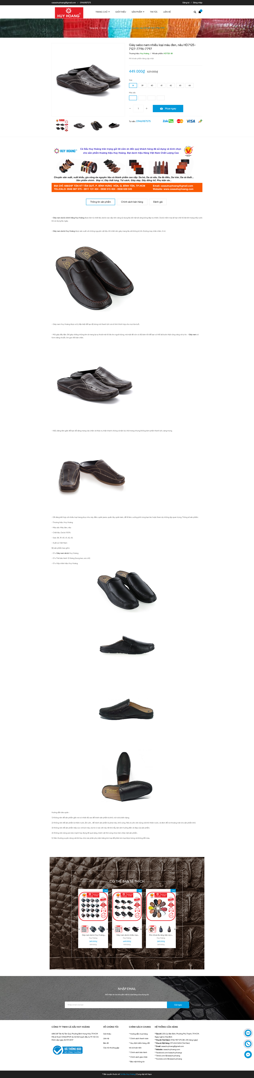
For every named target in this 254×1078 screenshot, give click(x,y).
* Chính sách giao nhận (138, 1057)
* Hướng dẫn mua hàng (138, 1034)
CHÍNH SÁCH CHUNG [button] (140, 1027)
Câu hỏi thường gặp (111, 1048)
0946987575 (85, 2)
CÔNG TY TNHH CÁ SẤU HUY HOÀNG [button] (71, 1027)
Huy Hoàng (93, 938)
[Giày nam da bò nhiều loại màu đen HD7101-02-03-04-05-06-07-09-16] (127, 906)
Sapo (150, 1074)
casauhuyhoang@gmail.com (64, 2)
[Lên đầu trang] (248, 1064)
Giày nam (192, 334)
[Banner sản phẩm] (127, 168)
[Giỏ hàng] (200, 11)
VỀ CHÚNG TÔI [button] (110, 1027)
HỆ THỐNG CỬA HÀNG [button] (166, 1027)
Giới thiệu (107, 1034)
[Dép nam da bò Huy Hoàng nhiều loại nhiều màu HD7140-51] (93, 906)
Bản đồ (106, 1043)
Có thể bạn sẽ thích (127, 881)
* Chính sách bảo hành (138, 1052)
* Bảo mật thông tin (137, 1062)
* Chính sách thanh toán (138, 1038)
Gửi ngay (178, 1005)
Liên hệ (106, 1038)
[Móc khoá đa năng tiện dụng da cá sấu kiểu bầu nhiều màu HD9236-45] (161, 906)
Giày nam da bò (62, 553)
